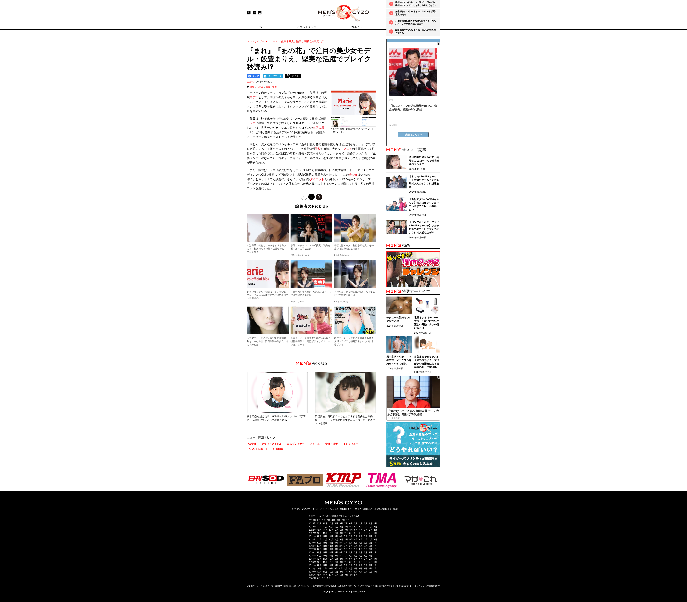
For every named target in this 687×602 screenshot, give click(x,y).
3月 (338, 520)
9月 (336, 523)
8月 (341, 523)
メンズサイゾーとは (256, 586)
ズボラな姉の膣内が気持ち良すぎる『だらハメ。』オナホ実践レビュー (415, 22)
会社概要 (278, 586)
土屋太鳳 (318, 127)
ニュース (251, 81)
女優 (252, 87)
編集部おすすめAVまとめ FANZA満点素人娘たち (415, 31)
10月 (331, 523)
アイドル (315, 443)
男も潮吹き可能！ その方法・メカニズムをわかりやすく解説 (398, 360)
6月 (323, 520)
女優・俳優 (271, 87)
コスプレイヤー (295, 443)
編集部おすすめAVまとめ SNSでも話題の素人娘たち (416, 13)
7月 (318, 520)
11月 (325, 523)
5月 (328, 520)
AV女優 (252, 443)
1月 (348, 520)
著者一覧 (269, 586)
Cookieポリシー (406, 586)
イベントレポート (258, 448)
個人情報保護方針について (386, 586)
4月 (333, 520)
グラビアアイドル (272, 443)
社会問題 (278, 448)
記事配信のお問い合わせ (348, 586)
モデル (260, 87)
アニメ (348, 148)
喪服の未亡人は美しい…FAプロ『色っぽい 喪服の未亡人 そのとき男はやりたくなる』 (416, 4)
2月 (343, 520)
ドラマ (251, 123)
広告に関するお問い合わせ (325, 586)
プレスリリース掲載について (427, 586)
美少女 (353, 174)
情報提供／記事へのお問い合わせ (297, 586)
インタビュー (350, 443)
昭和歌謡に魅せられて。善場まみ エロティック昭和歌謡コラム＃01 (424, 161)
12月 (319, 523)
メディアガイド (367, 586)
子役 (318, 148)
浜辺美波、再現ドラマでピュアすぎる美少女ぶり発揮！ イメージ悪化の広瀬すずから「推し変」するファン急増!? (345, 420)
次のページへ (319, 197)
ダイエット (317, 179)
